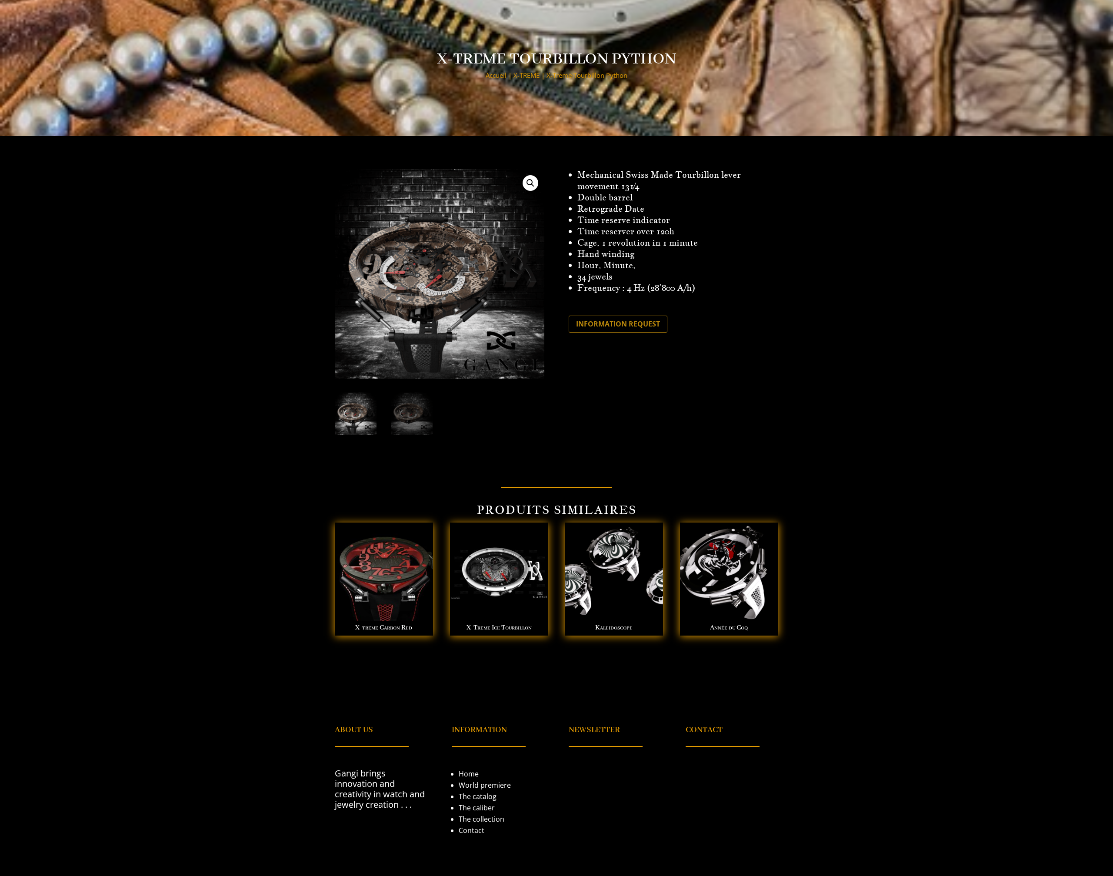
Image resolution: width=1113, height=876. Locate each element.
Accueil (496, 75)
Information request (618, 324)
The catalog (478, 796)
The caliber (477, 808)
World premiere (485, 785)
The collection (481, 819)
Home (469, 774)
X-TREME (526, 75)
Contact (471, 830)
